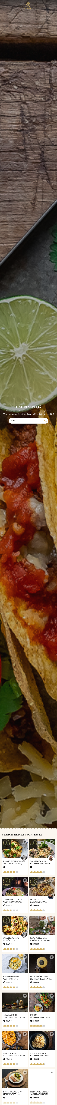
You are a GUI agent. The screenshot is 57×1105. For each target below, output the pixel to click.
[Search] (45, 421)
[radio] (4, 872)
